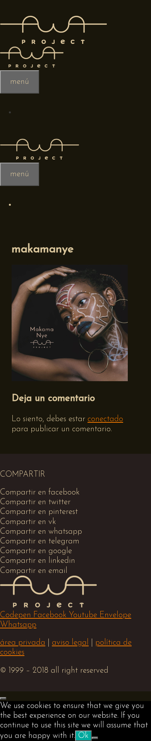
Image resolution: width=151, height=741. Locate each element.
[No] (95, 738)
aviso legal (70, 643)
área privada (22, 643)
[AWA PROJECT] (53, 42)
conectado (105, 419)
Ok (83, 736)
